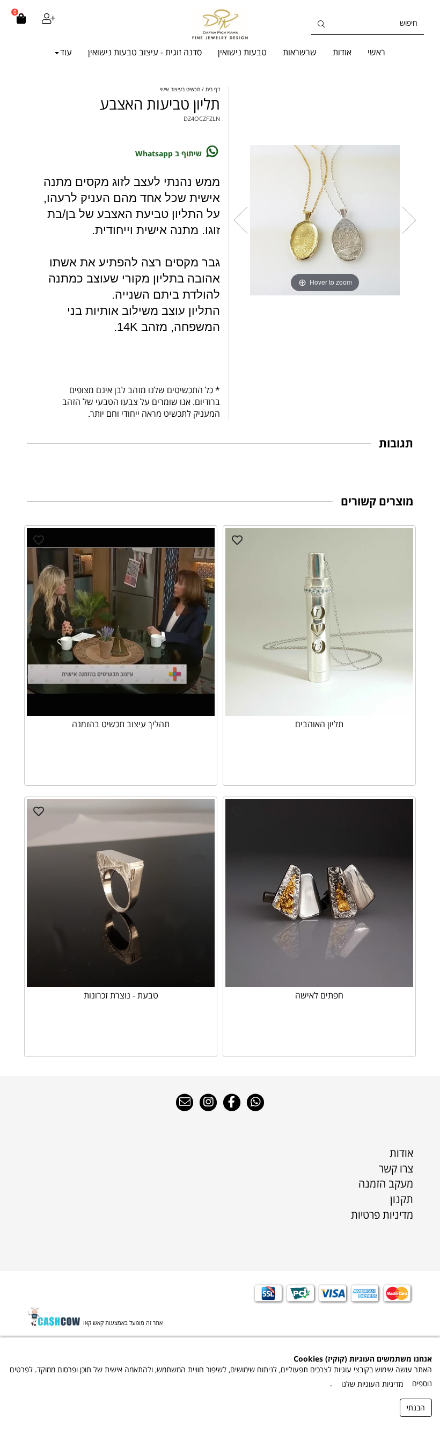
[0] (21, 24)
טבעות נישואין (242, 52)
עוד (66, 52)
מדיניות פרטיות (382, 1214)
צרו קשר (396, 1168)
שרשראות (300, 52)
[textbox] (220, 1200)
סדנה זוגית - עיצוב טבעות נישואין (145, 52)
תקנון (401, 1199)
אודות (342, 52)
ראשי (376, 52)
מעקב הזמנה (385, 1183)
